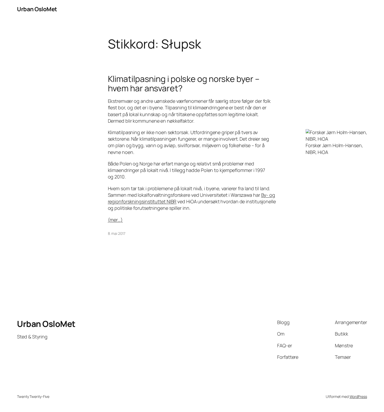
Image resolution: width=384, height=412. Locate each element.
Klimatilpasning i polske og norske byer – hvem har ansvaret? (183, 83)
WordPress (358, 396)
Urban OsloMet (37, 9)
